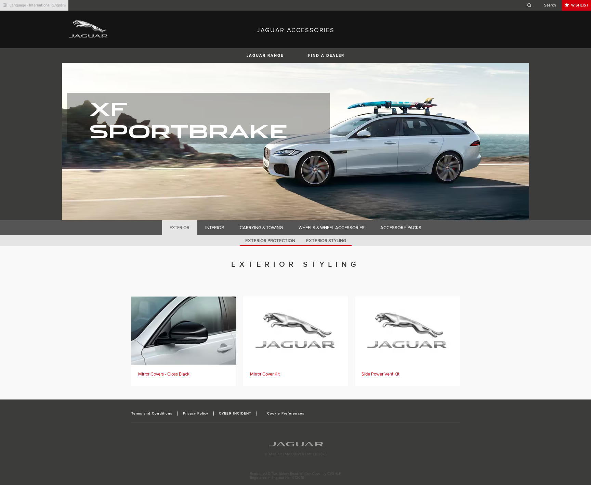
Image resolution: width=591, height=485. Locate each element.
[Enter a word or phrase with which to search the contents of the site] (543, 5)
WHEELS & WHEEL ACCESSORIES (332, 228)
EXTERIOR (179, 228)
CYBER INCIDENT (235, 413)
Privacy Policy (196, 413)
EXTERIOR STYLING (326, 241)
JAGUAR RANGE (265, 55)
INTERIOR (214, 228)
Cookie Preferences (285, 413)
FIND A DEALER (326, 55)
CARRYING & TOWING (261, 228)
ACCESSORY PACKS (400, 228)
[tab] (179, 227)
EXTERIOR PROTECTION (270, 241)
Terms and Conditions (151, 413)
